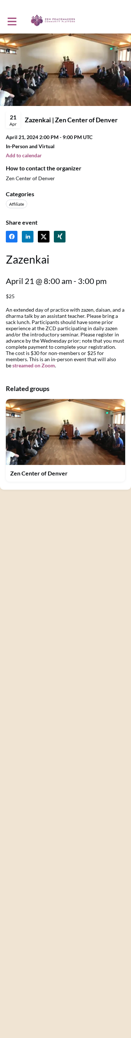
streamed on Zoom (33, 365)
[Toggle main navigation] (11, 20)
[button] (65, 473)
